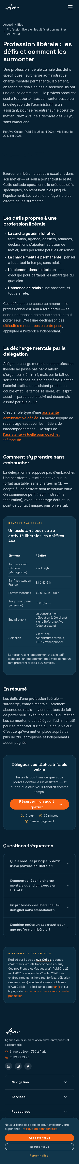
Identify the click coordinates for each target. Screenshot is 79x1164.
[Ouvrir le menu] (70, 7)
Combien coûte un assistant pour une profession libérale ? (37, 927)
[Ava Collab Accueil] (12, 7)
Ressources (21, 1111)
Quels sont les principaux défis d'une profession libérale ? (35, 863)
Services (19, 1097)
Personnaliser (40, 1155)
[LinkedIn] (8, 1066)
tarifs (56, 986)
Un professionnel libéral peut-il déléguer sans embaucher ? (35, 907)
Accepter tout (39, 1138)
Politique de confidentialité (40, 1128)
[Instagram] (18, 1066)
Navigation (20, 1082)
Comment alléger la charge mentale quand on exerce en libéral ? (33, 885)
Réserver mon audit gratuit (36, 804)
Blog (20, 24)
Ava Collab (43, 959)
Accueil (8, 24)
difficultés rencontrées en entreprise (32, 326)
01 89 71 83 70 (19, 1057)
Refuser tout (39, 1146)
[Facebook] (28, 1066)
